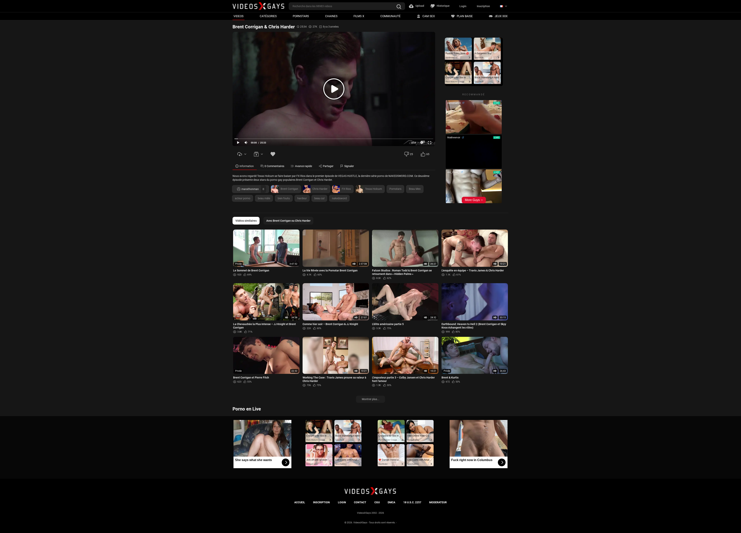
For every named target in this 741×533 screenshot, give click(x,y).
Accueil (299, 502)
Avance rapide (303, 166)
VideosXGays (360, 522)
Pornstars (301, 16)
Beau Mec (415, 188)
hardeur (302, 198)
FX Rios (346, 188)
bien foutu (284, 198)
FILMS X (359, 16)
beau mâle (264, 198)
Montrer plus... (370, 399)
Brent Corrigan (289, 188)
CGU (377, 502)
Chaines (331, 16)
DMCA (391, 502)
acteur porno (242, 198)
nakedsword (339, 198)
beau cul (319, 198)
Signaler (349, 166)
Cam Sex (428, 16)
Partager (328, 166)
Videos (238, 16)
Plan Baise (465, 16)
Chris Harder (319, 188)
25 (411, 154)
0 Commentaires (274, 166)
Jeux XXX (501, 16)
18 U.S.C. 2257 (412, 502)
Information (246, 166)
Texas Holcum (373, 188)
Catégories (268, 16)
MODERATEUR (438, 502)
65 (427, 154)
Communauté (390, 16)
